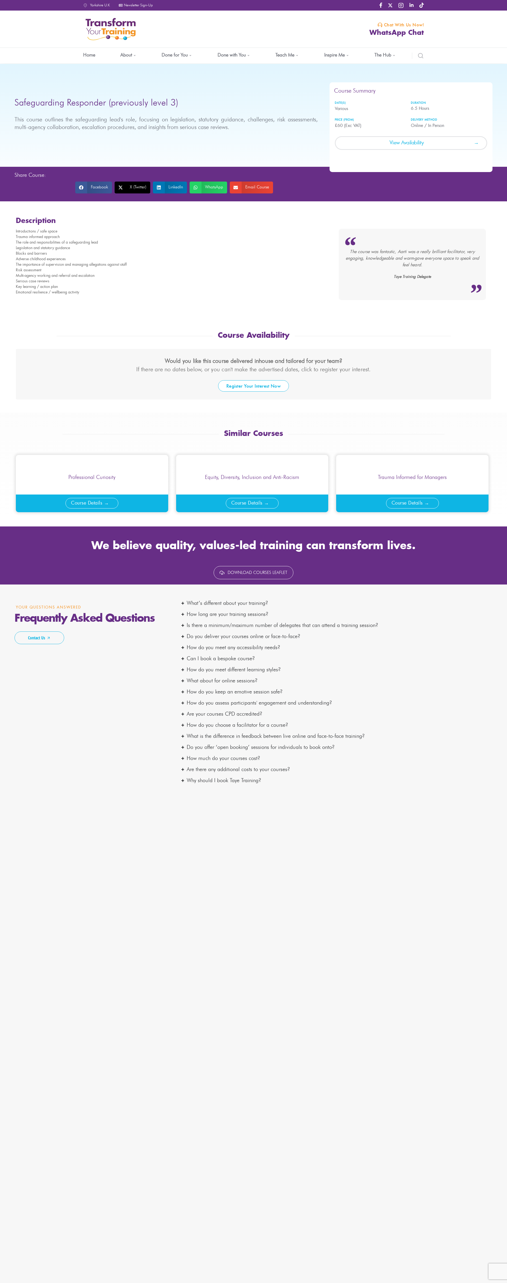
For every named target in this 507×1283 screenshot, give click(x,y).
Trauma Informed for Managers (412, 477)
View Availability (406, 142)
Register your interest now (253, 386)
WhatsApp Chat (396, 33)
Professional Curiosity (91, 477)
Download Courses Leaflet (257, 573)
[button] (93, 187)
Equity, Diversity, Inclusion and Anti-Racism (252, 477)
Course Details (86, 503)
